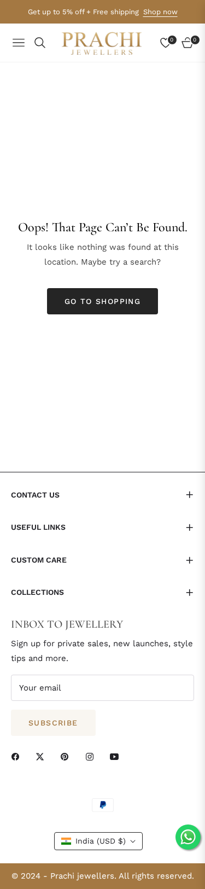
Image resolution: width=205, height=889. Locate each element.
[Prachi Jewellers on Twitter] (43, 756)
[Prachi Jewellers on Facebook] (18, 756)
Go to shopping (103, 301)
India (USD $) (100, 841)
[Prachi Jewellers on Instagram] (92, 756)
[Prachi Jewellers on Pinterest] (67, 756)
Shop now (160, 12)
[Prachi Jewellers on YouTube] (117, 756)
